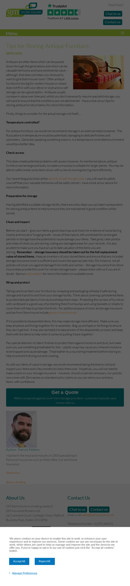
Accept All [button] (19, 561)
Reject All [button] (44, 561)
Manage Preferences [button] (24, 573)
